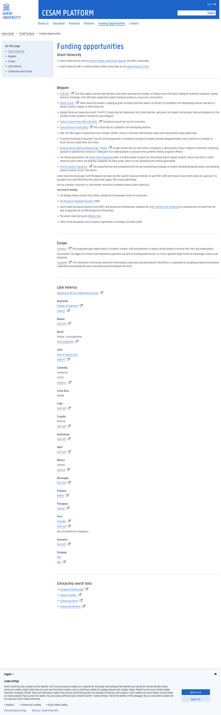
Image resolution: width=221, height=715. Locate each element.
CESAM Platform (27, 33)
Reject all (195, 699)
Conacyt (61, 508)
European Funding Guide (72, 589)
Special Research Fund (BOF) (74, 127)
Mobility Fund (94, 216)
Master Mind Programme (101, 157)
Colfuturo (62, 382)
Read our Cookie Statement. (45, 710)
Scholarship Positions (70, 606)
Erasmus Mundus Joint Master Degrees (107, 60)
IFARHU (60, 495)
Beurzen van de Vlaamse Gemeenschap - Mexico (83, 148)
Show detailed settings (15, 710)
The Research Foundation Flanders (77, 201)
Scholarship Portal (69, 600)
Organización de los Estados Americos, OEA (77, 293)
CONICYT (61, 359)
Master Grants (67, 103)
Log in (210, 4)
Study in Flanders (68, 595)
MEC (59, 557)
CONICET (61, 311)
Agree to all (195, 692)
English (7, 674)
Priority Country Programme (73, 166)
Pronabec (61, 521)
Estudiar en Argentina (67, 305)
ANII (59, 562)
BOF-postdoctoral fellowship (165, 206)
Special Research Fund (137, 66)
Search (211, 13)
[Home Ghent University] (11, 9)
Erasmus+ (62, 248)
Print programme (65, 341)
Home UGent (8, 33)
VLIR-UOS (64, 93)
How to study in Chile (67, 354)
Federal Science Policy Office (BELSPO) (78, 121)
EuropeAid (62, 262)
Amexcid (61, 470)
